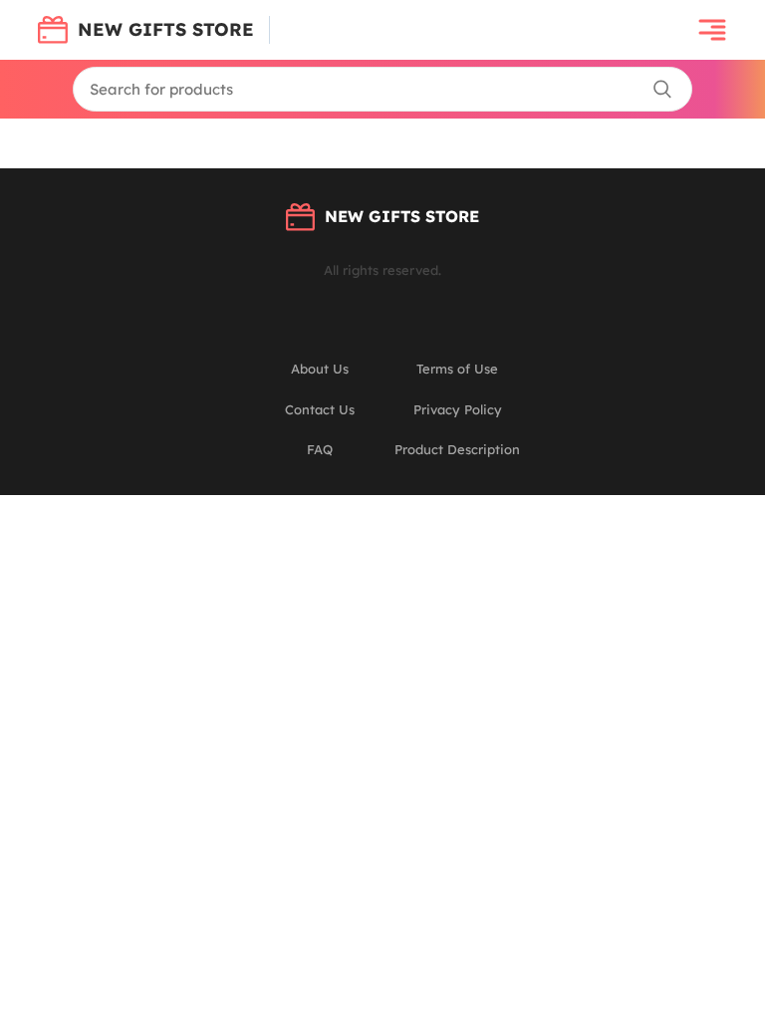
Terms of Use (457, 369)
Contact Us (320, 409)
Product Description (457, 449)
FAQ (320, 449)
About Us (320, 369)
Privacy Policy (457, 409)
